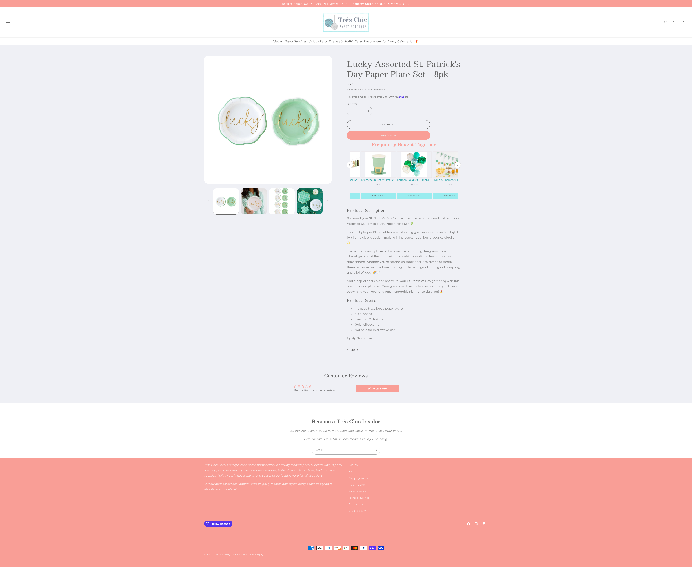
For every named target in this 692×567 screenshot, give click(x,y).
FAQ (351, 471)
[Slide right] (328, 201)
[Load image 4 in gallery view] (310, 201)
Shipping (352, 90)
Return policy (357, 484)
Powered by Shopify (252, 555)
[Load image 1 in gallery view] (226, 201)
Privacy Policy (357, 491)
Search (353, 465)
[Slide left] (208, 201)
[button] (8, 22)
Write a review (378, 388)
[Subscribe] (376, 450)
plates (378, 251)
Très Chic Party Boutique (227, 555)
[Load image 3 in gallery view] (282, 201)
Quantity (352, 104)
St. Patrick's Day (419, 281)
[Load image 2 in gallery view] (254, 201)
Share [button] (354, 350)
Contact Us (356, 504)
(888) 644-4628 (358, 511)
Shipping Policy (358, 478)
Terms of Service (359, 498)
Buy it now (388, 135)
